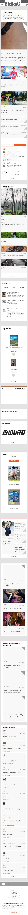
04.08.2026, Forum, (10, 155)
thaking (15, 152)
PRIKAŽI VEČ (14, 381)
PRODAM (6, 287)
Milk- (15, 163)
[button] (10, 909)
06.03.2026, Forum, (10, 163)
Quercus (15, 158)
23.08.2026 (9, 294)
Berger (15, 166)
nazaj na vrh (9, 884)
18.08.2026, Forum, (10, 149)
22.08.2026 (9, 312)
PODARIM (22, 287)
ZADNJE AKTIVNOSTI (8, 144)
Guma (15, 160)
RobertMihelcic (17, 155)
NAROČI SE (14, 460)
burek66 (15, 149)
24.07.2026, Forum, (10, 160)
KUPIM (14, 287)
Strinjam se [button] (14, 912)
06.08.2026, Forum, (10, 152)
